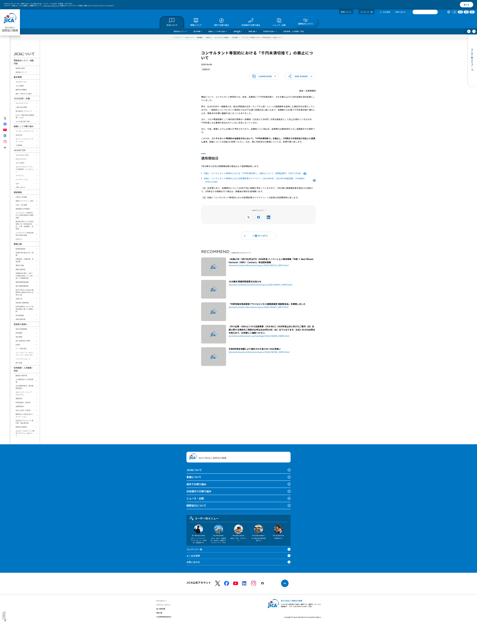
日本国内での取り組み (198, 491)
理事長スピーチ (21, 72)
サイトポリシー (161, 601)
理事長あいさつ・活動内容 (24, 62)
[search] (425, 12)
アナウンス (20, 175)
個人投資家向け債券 (23, 341)
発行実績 (19, 363)
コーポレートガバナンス (24, 131)
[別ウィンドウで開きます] (248, 217)
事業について (193, 477)
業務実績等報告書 (22, 282)
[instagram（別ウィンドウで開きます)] (5, 141)
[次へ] (474, 31)
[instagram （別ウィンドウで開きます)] (253, 583)
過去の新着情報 (21, 329)
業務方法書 (20, 265)
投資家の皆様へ (21, 324)
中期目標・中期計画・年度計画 (24, 260)
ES (472, 12)
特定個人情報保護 (22, 302)
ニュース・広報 (195, 498)
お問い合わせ (400, 12)
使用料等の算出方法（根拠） (24, 253)
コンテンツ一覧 (366, 12)
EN (460, 12)
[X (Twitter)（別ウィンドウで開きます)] (5, 118)
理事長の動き (20, 68)
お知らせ (19, 239)
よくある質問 (385, 12)
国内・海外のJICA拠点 (24, 93)
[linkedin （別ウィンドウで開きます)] (244, 583)
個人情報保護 (160, 609)
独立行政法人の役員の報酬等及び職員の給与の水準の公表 (24, 292)
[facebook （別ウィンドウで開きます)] (226, 583)
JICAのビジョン (21, 82)
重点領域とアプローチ (24, 111)
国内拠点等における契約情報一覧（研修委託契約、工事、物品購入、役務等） (24, 225)
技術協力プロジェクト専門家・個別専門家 (24, 421)
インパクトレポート (23, 359)
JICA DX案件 (20, 163)
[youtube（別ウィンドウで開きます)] (5, 130)
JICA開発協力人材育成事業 (24, 380)
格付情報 (19, 337)
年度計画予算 (20, 319)
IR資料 (18, 344)
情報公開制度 (20, 269)
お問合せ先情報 (21, 197)
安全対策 (19, 135)
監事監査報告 (20, 249)
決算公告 (19, 298)
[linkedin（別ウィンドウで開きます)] (5, 135)
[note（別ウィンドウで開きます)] (5, 147)
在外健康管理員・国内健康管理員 (24, 387)
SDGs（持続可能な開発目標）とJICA (25, 116)
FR (466, 12)
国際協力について (196, 505)
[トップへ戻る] (285, 583)
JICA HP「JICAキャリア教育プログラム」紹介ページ (25, 433)
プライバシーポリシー (51, 5)
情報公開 (18, 243)
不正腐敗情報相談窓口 (163, 617)
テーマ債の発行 (21, 348)
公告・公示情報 (21, 205)
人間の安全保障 (21, 107)
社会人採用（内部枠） (24, 410)
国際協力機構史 (21, 89)
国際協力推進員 (21, 427)
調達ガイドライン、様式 (24, 201)
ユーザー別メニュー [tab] (207, 518)
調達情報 (18, 192)
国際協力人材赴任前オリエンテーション (24, 415)
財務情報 (19, 333)
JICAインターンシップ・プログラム (24, 393)
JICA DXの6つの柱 (22, 155)
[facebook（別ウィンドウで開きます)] (5, 124)
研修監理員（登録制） (24, 402)
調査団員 (19, 398)
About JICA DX (21, 159)
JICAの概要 (20, 86)
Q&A (17, 183)
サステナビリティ (22, 103)
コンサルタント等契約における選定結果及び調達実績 (24, 215)
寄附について (346, 12)
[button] (263, 76)
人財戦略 (19, 145)
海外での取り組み (196, 484)
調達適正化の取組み (23, 209)
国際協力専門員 (21, 375)
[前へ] (468, 31)
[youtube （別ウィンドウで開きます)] (235, 583)
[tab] (448, 12)
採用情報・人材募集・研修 (24, 369)
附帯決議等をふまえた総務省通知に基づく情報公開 (24, 309)
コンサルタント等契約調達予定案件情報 (24, 233)
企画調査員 (20, 406)
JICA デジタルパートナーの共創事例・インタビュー (25, 169)
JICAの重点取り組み (23, 121)
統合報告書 (20, 315)
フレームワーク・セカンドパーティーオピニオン (24, 353)
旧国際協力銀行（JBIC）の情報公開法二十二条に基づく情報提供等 (24, 275)
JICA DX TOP (19, 150)
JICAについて (194, 470)
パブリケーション (22, 179)
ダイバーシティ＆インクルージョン (24, 140)
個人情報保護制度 (22, 286)
